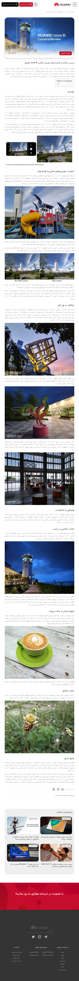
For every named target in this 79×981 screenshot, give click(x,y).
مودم (62, 967)
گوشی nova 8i (69, 682)
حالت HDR (56, 520)
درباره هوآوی (16, 955)
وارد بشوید (58, 795)
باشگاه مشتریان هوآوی (9, 4)
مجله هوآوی (61, 12)
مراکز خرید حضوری (16, 952)
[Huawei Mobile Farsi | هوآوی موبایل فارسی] (62, 4)
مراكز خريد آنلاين (24, 4)
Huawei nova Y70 (47, 955)
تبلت (62, 958)
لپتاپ (62, 955)
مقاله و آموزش (50, 12)
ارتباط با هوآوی (16, 961)
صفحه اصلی (70, 12)
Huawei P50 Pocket (47, 952)
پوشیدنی (62, 961)
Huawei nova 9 (34, 955)
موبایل (62, 952)
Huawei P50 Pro (34, 952)
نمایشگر (62, 964)
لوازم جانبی (62, 970)
